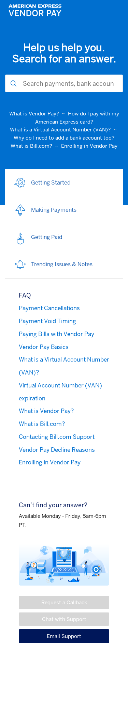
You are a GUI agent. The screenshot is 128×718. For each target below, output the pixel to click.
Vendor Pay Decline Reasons (57, 449)
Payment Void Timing (47, 321)
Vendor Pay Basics (44, 347)
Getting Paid (46, 237)
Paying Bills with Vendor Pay (56, 334)
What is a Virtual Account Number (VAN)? (60, 129)
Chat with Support (64, 619)
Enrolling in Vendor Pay (89, 146)
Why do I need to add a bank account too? (64, 137)
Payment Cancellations (49, 308)
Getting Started (51, 182)
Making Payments (53, 209)
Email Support (64, 636)
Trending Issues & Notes (62, 264)
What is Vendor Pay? (34, 113)
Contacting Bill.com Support (57, 437)
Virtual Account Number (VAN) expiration (60, 392)
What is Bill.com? (31, 146)
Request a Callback (64, 602)
